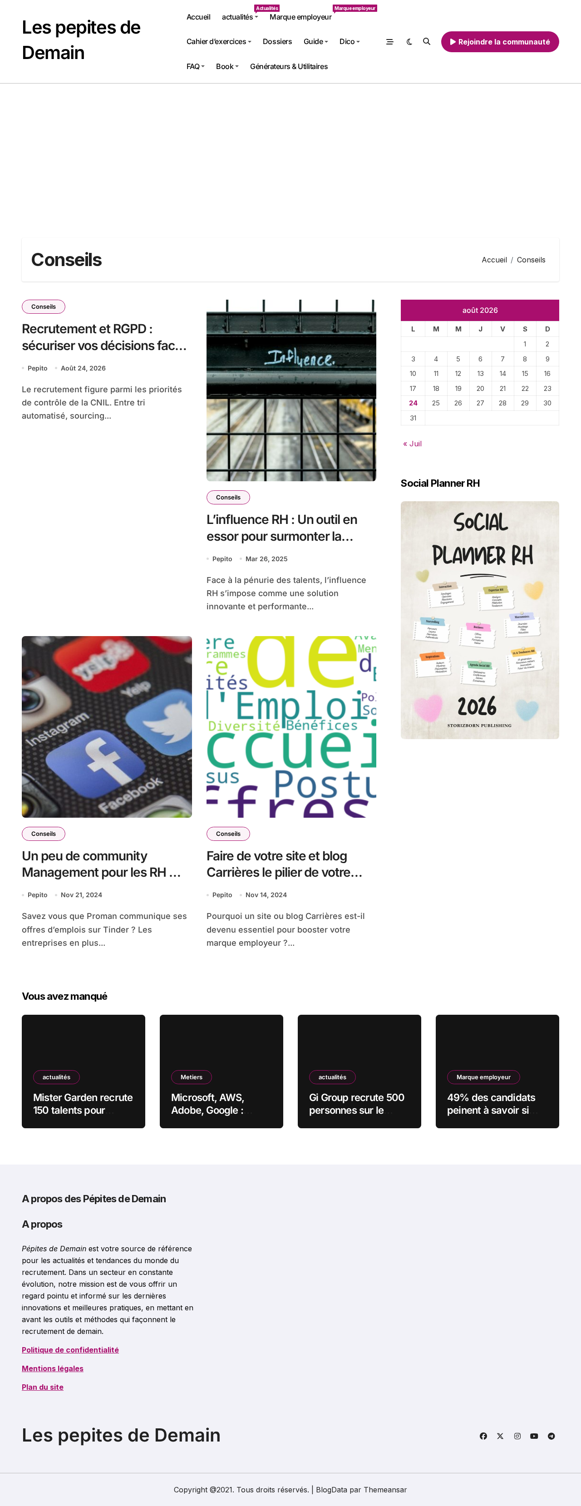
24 (413, 403)
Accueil (199, 16)
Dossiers (277, 41)
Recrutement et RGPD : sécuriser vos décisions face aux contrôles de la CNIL (102, 345)
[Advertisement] (290, 151)
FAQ (193, 66)
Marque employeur (303, 13)
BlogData (331, 1489)
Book (224, 66)
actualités (243, 13)
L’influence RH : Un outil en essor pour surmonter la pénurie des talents (282, 536)
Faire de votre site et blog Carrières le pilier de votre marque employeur (279, 872)
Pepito (38, 368)
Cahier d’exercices (216, 41)
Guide (313, 41)
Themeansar (385, 1489)
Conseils (43, 306)
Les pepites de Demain (121, 1435)
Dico (347, 41)
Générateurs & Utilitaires (289, 66)
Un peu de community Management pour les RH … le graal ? (101, 872)
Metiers (191, 1077)
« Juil (412, 443)
